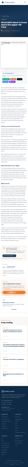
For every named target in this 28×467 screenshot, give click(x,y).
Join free (17, 258)
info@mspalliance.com (8, 400)
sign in (21, 258)
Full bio (4, 275)
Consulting (4, 426)
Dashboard (17, 438)
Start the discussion (8, 255)
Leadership (4, 423)
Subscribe (14, 309)
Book (3, 440)
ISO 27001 (17, 427)
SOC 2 (16, 423)
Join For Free (13, 292)
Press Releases (5, 450)
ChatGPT (7, 79)
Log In (16, 445)
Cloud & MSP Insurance (6, 421)
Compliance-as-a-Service (20, 432)
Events (3, 454)
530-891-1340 (7, 402)
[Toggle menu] (25, 2)
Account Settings (18, 443)
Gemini (6, 81)
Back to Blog (6, 16)
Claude (14, 79)
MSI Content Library (19, 440)
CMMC (16, 430)
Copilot (13, 81)
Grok (20, 79)
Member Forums (5, 428)
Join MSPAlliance (5, 416)
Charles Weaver (7, 30)
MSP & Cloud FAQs (5, 447)
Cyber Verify (17, 416)
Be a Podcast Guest (5, 445)
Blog (2, 438)
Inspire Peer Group (5, 419)
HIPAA (16, 425)
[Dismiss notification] (23, 459)
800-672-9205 (7, 404)
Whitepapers (4, 452)
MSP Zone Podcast (5, 443)
